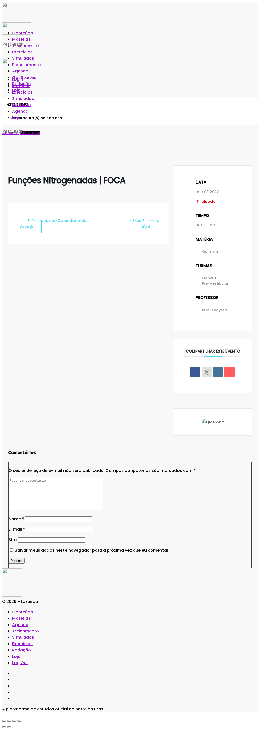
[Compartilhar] (14, 721)
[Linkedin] (218, 372)
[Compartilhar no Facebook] (195, 372)
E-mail (17, 529)
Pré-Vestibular (215, 283)
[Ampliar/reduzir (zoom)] (4, 721)
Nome (16, 519)
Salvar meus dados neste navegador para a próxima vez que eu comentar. (92, 550)
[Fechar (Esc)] (19, 721)
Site (13, 540)
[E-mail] (229, 372)
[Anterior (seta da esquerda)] (4, 727)
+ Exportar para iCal (144, 224)
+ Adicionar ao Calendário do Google (53, 224)
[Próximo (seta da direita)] (9, 727)
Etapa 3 (209, 278)
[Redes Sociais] (207, 372)
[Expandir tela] (9, 721)
